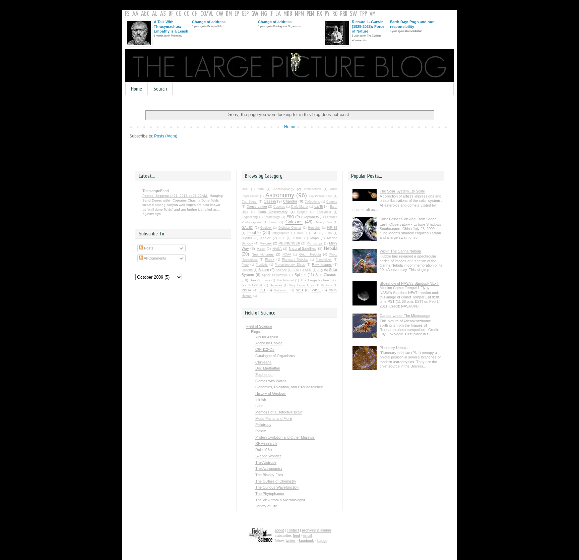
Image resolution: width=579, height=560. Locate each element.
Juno (328, 233)
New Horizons (263, 254)
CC (186, 14)
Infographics (281, 233)
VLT (262, 290)
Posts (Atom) (165, 136)
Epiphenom (264, 375)
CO (203, 14)
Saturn (263, 270)
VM (373, 14)
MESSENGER (289, 243)
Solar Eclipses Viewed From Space (408, 219)
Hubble (254, 232)
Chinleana (263, 362)
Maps (314, 238)
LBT (281, 238)
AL (154, 14)
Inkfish (260, 400)
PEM (310, 14)
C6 (178, 14)
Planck (269, 259)
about (279, 530)
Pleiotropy (263, 425)
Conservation (257, 206)
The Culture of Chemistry (275, 481)
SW (353, 14)
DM (229, 14)
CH (195, 14)
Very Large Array (301, 285)
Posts (148, 248)
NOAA (286, 254)
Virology (326, 285)
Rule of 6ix (263, 450)
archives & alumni (316, 530)
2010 (260, 189)
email (307, 536)
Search (160, 89)
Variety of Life (266, 506)
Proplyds (262, 264)
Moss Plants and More (273, 418)
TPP (363, 14)
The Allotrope (265, 462)
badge (322, 541)
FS (127, 14)
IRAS (300, 233)
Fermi (273, 222)
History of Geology (270, 393)
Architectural (312, 189)
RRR (343, 14)
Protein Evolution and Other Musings (285, 437)
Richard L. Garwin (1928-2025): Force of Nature (368, 26)
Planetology (324, 259)
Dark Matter (299, 206)
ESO (290, 217)
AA (135, 14)
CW (219, 14)
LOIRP (297, 238)
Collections (312, 201)
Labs (259, 406)
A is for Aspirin (266, 337)
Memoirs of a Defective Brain (278, 412)
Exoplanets (310, 217)
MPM (299, 14)
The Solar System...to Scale (402, 191)
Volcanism (281, 290)
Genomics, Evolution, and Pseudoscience (289, 387)
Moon (261, 248)
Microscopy (315, 243)
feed (296, 536)
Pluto (245, 264)
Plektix (260, 431)
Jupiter (247, 238)
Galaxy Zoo (323, 222)
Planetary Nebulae (295, 259)
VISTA (246, 290)
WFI (299, 290)
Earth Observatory (272, 212)
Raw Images (322, 264)
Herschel (314, 227)
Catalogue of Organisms (275, 356)
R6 (334, 14)
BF (171, 14)
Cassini (270, 201)
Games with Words (270, 381)
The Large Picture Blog (319, 280)
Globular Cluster (289, 227)
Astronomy (279, 195)
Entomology (272, 217)
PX (319, 14)
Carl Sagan (249, 201)
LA (278, 14)
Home (136, 89)
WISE (316, 290)
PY (327, 14)
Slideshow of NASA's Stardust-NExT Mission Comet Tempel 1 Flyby (409, 285)
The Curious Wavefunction (277, 487)
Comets (331, 201)
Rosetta (247, 270)
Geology (266, 227)
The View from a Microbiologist (280, 500)
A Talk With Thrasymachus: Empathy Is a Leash (171, 26)
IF (271, 14)
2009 (245, 189)
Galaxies (294, 221)
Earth (318, 206)
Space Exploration (275, 275)
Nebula (330, 248)
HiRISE (332, 227)
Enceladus (324, 212)
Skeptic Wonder (268, 456)
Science (281, 270)
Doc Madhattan (267, 368)
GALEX (247, 227)
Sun (253, 280)
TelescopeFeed (155, 191)
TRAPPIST (255, 285)
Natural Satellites (302, 248)
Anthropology (283, 189)
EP (237, 14)
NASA (277, 248)
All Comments (154, 258)
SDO (296, 270)
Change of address (209, 22)
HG (264, 14)
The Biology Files (269, 475)
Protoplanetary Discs (290, 264)
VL (210, 14)
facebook (306, 541)
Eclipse (302, 212)
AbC (145, 14)
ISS (314, 233)
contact (293, 530)
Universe (276, 285)
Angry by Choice (268, 343)
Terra (266, 280)
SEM (308, 270)
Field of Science (259, 326)
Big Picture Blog (320, 196)
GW (254, 14)
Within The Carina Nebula (400, 251)
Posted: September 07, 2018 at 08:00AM (175, 196)
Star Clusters (326, 275)
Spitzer (300, 275)
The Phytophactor (269, 494)
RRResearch (266, 443)
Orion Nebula (310, 254)
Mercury (266, 243)
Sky (320, 270)
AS (163, 14)
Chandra (290, 201)
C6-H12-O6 (264, 349)
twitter (291, 541)
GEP (245, 14)
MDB (287, 14)
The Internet (285, 280)
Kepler (265, 238)
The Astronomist (268, 468)
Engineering (250, 217)
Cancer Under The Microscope (405, 316)
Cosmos (279, 206)
